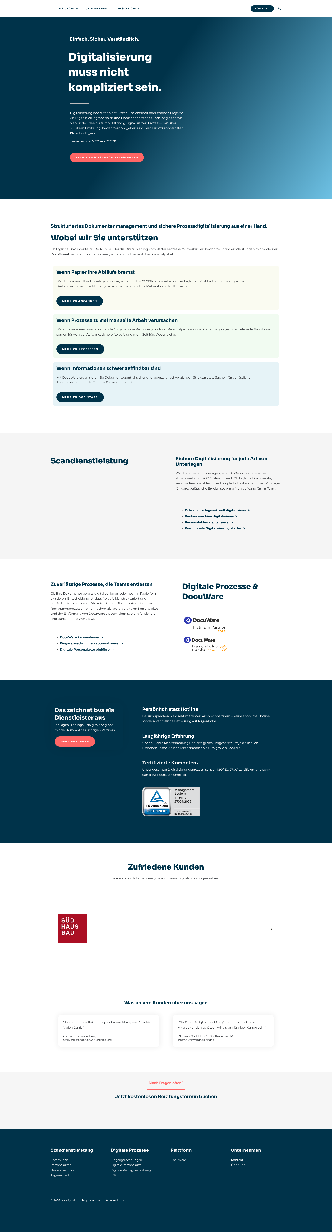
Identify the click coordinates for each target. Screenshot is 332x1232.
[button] (76, 8)
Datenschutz (114, 1200)
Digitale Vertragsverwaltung (131, 1170)
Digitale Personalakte (126, 1165)
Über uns (238, 1165)
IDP (113, 1175)
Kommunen (59, 1160)
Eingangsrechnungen (126, 1160)
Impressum (91, 1200)
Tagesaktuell (60, 1175)
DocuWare (178, 1160)
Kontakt (237, 1160)
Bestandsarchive (62, 1170)
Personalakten (61, 1165)
